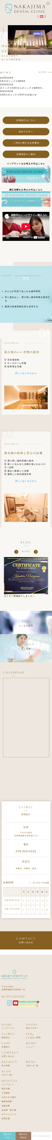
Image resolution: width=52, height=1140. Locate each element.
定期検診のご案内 (25, 154)
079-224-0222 (26, 851)
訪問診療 (6, 1118)
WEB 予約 (9, 1136)
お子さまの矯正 (9, 1097)
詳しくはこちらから (26, 373)
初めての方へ (26, 131)
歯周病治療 (7, 1101)
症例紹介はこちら (25, 120)
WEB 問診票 (23, 1136)
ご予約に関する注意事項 (26, 143)
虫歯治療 (6, 1106)
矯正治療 (6, 1089)
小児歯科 (6, 1093)
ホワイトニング (9, 1114)
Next (36, 552)
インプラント (8, 1084)
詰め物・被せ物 (9, 1110)
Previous (16, 552)
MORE (43, 72)
